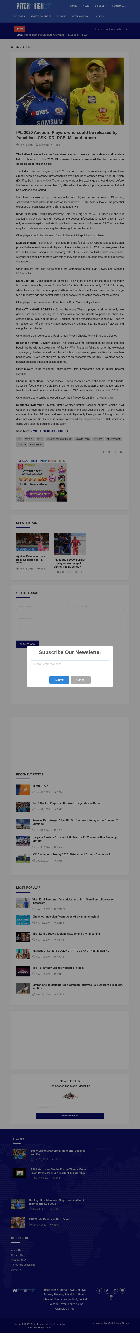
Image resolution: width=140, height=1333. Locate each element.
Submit (59, 680)
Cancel (80, 680)
